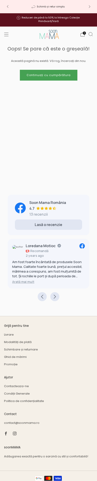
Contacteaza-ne (16, 386)
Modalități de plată (18, 342)
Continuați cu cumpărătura (49, 75)
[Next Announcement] (89, 6)
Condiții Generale (17, 393)
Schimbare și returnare (21, 349)
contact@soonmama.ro (21, 423)
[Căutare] (90, 34)
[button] (23, 281)
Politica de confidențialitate (24, 401)
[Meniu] (6, 34)
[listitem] (48, 6)
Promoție (11, 364)
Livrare (9, 334)
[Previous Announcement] (7, 6)
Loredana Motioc (40, 245)
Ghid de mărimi (15, 357)
